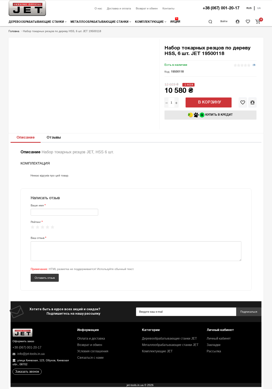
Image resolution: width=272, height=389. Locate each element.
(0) (254, 65)
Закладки (213, 345)
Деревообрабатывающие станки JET (169, 338)
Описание (26, 137)
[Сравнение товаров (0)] (237, 22)
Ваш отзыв (37, 237)
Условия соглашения (92, 351)
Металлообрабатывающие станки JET (170, 345)
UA (259, 8)
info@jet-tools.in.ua (31, 354)
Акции (175, 20)
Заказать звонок (27, 371)
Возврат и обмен (147, 8)
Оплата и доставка (91, 338)
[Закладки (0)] (248, 22)
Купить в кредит (218, 115)
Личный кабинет (219, 338)
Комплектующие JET (157, 351)
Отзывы (54, 137)
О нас (98, 8)
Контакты (168, 8)
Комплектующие (149, 22)
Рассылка (214, 351)
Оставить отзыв (45, 277)
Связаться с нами (90, 357)
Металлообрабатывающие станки (99, 22)
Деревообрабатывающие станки (37, 22)
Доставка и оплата (119, 8)
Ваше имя (37, 205)
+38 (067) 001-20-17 (221, 8)
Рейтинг (36, 222)
